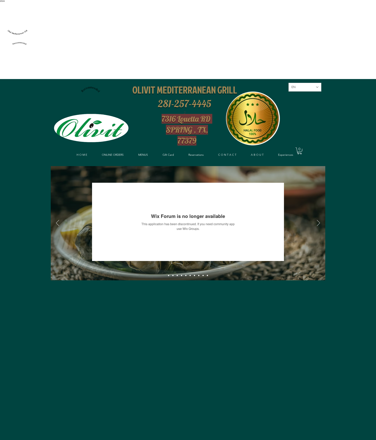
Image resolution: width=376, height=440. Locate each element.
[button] (300, 151)
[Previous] (57, 223)
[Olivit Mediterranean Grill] (17, 36)
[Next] (318, 223)
